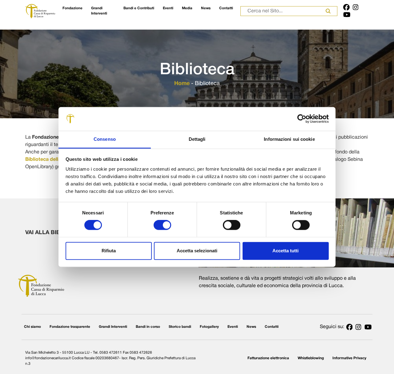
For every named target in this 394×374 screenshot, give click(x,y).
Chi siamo (32, 326)
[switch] (162, 225)
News (206, 8)
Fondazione (72, 8)
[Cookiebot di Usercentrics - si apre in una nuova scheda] (302, 119)
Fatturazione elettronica (268, 358)
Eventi (168, 8)
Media (187, 8)
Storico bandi (180, 326)
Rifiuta (109, 250)
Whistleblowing (311, 358)
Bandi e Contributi (138, 8)
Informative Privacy (349, 358)
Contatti (226, 8)
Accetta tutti (285, 250)
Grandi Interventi (99, 11)
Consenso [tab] (105, 139)
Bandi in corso (148, 326)
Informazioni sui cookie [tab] (289, 139)
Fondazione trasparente (70, 326)
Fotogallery (209, 326)
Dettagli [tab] (197, 139)
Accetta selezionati (197, 250)
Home (182, 83)
